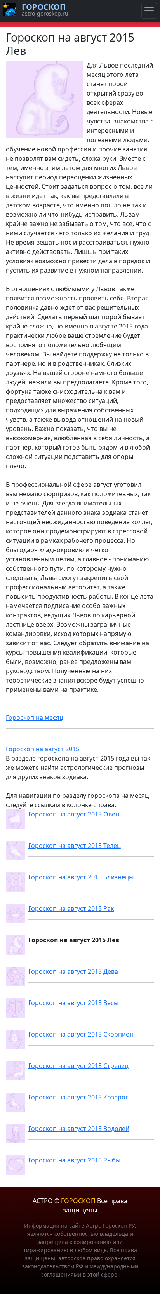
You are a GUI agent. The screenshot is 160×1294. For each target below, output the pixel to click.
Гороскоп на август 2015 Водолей (78, 1128)
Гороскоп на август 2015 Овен (73, 814)
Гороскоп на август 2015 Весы (73, 1003)
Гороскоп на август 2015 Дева (73, 971)
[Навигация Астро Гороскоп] (149, 11)
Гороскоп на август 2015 (42, 749)
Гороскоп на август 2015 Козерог (78, 1097)
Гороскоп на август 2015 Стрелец (78, 1065)
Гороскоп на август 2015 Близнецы (81, 877)
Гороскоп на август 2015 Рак (71, 908)
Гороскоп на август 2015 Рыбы (74, 1160)
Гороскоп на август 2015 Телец (74, 845)
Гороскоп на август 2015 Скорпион (81, 1034)
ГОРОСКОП (78, 1201)
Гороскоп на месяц (34, 717)
